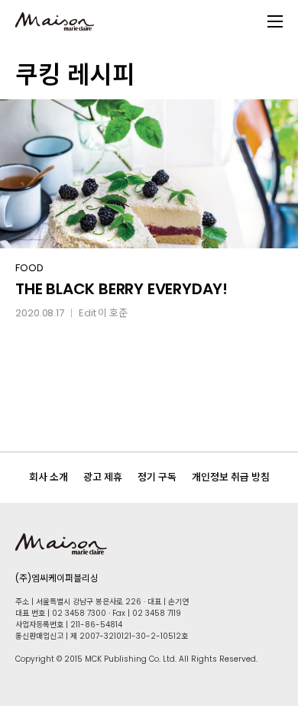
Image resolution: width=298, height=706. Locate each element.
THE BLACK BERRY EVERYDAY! (121, 289)
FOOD (29, 268)
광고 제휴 (102, 477)
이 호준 (113, 313)
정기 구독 (157, 477)
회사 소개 (48, 477)
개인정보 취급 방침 (231, 477)
